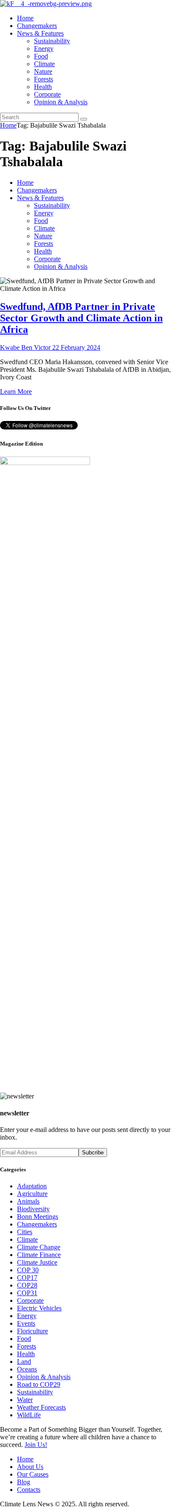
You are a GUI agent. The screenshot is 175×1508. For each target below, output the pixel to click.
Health (26, 1353)
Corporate (30, 1300)
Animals (28, 1201)
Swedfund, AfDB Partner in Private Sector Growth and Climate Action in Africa (81, 318)
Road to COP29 (38, 1384)
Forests (26, 1346)
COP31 (27, 1292)
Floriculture (32, 1331)
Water (25, 1399)
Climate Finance (39, 1254)
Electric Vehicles (39, 1308)
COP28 (27, 1285)
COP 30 (28, 1270)
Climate (27, 1239)
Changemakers (37, 1224)
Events (26, 1323)
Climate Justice (37, 1262)
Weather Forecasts (41, 1407)
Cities (24, 1231)
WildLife (29, 1415)
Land (24, 1361)
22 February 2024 (76, 347)
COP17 (27, 1277)
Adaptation (32, 1186)
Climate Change (38, 1247)
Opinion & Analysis (44, 1376)
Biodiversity (33, 1209)
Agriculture (32, 1193)
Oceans (27, 1369)
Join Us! (36, 1444)
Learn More (16, 391)
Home (8, 125)
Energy (27, 1315)
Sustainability (35, 1392)
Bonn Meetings (37, 1216)
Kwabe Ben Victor (26, 347)
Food (24, 1338)
